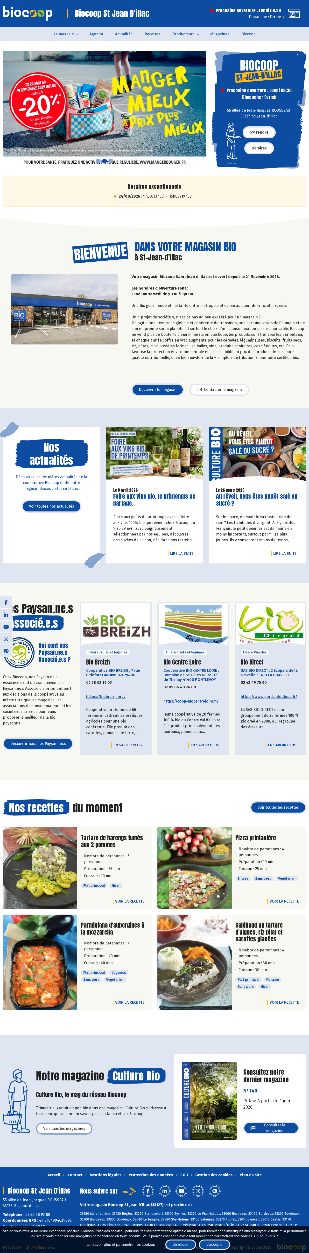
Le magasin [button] (64, 34)
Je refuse (181, 1244)
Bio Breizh (98, 662)
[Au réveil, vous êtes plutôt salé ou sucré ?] (257, 455)
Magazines (219, 34)
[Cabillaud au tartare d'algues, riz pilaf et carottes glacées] (194, 962)
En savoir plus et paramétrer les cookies (121, 1244)
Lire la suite (183, 553)
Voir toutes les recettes (278, 807)
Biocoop (248, 34)
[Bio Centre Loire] (193, 625)
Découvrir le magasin (157, 389)
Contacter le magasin (223, 389)
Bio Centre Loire (182, 662)
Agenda (96, 34)
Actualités (124, 34)
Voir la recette (129, 901)
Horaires (259, 148)
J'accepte (214, 1244)
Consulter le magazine (274, 1128)
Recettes (152, 34)
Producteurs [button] (183, 34)
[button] (7, 109)
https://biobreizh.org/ (106, 696)
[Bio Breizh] (116, 625)
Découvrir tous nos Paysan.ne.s (38, 743)
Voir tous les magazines (64, 1128)
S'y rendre (259, 132)
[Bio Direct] (270, 625)
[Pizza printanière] (194, 868)
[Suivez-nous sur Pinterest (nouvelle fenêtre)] (6, 651)
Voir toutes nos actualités (51, 506)
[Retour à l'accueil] (27, 13)
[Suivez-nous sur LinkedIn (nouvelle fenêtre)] (6, 614)
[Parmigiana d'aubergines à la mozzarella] (40, 962)
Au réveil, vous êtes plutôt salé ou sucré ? (256, 500)
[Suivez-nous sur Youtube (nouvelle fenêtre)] (6, 626)
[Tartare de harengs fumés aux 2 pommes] (40, 868)
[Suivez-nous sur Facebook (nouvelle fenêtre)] (6, 602)
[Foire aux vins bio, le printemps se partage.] (154, 455)
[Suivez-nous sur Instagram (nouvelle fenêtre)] (6, 639)
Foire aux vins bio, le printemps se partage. (154, 500)
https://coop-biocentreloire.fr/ (191, 701)
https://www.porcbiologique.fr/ (269, 696)
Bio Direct (252, 662)
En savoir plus (127, 745)
